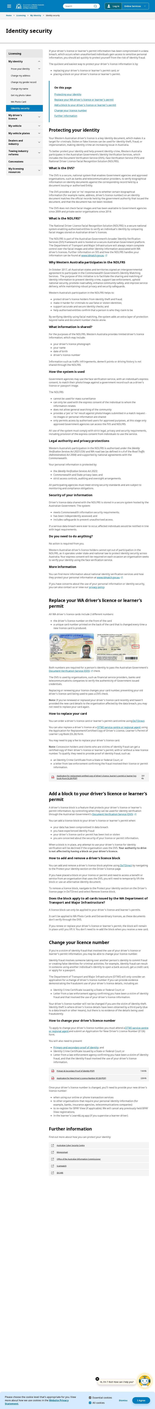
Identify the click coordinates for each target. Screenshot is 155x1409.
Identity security (20, 108)
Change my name (19, 88)
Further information (65, 115)
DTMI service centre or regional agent (119, 727)
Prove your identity (20, 68)
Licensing (21, 15)
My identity (35, 15)
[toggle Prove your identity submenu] (39, 68)
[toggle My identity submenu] (39, 61)
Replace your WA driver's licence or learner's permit (84, 99)
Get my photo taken (21, 95)
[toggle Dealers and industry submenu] (39, 142)
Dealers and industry (15, 142)
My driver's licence (15, 117)
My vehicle (14, 125)
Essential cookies (102, 1397)
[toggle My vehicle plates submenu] (39, 133)
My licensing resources (16, 170)
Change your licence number (70, 110)
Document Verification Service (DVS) (69, 671)
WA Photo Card (18, 101)
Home (9, 15)
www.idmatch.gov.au (92, 255)
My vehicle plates (19, 133)
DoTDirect (138, 721)
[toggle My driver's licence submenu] (39, 117)
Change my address (20, 75)
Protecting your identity (67, 94)
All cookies (98, 1402)
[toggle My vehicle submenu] (39, 125)
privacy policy (96, 587)
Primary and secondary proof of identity (76, 1047)
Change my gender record (23, 82)
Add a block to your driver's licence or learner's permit (85, 105)
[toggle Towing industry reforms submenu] (39, 152)
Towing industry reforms (18, 152)
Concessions (15, 161)
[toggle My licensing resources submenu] (39, 170)
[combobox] (81, 6)
